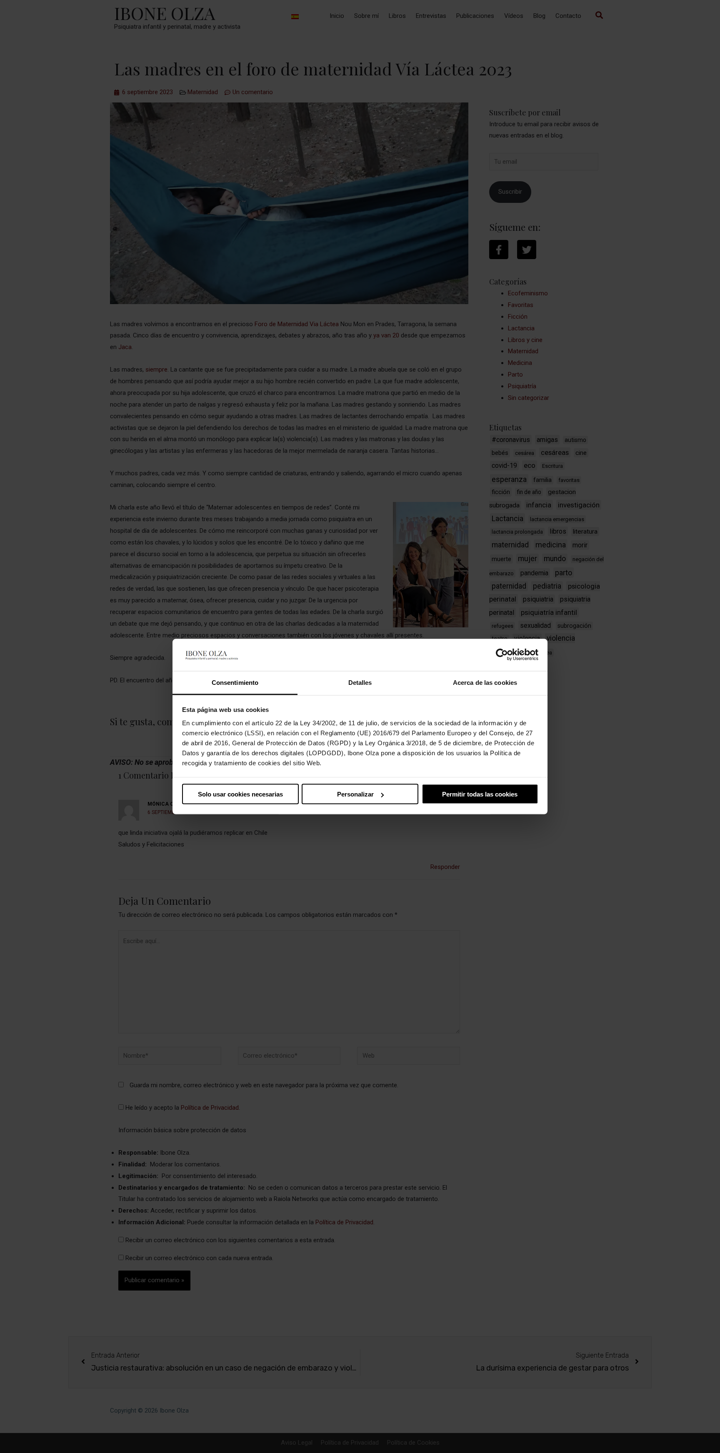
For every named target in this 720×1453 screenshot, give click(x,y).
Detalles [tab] (360, 682)
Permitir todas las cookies (480, 794)
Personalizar (355, 794)
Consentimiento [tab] (235, 682)
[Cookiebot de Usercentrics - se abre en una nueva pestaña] (501, 655)
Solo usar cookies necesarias (240, 794)
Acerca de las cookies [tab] (485, 682)
